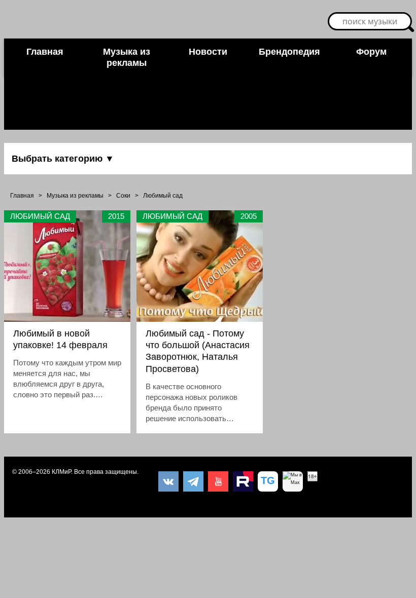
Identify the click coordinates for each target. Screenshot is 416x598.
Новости (208, 52)
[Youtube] (218, 481)
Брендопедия (289, 52)
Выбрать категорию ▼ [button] (63, 159)
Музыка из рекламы (126, 57)
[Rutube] (243, 481)
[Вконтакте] (168, 481)
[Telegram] (193, 481)
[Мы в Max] (293, 481)
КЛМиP (61, 471)
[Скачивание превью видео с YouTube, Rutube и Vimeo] (268, 481)
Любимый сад (163, 195)
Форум (371, 52)
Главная (44, 52)
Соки (123, 195)
